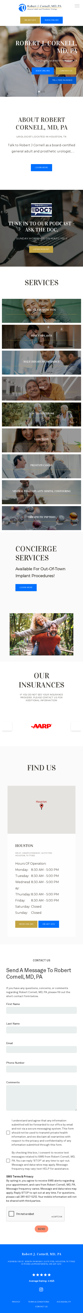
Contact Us (41, 1307)
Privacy (16, 1302)
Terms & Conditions (38, 1302)
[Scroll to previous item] (7, 726)
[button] (77, 6)
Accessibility (64, 1302)
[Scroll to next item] (76, 726)
